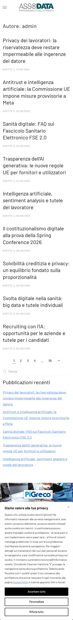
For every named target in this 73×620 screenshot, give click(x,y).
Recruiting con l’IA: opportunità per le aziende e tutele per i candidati (34, 333)
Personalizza (36, 601)
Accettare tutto (36, 591)
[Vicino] (68, 507)
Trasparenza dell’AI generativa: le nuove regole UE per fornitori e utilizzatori (34, 165)
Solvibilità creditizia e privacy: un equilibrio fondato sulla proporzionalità (36, 270)
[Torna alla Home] (36, 7)
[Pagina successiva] (58, 361)
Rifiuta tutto (36, 611)
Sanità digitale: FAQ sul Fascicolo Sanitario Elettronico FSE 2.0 (28, 130)
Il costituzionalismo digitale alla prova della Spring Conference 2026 (33, 235)
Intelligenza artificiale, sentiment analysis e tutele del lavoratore (33, 200)
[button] (5, 7)
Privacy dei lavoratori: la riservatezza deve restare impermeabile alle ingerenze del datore (34, 398)
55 (50, 360)
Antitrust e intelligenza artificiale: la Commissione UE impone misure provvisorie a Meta (36, 418)
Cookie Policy (20, 582)
